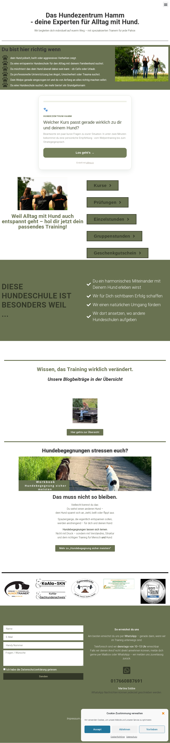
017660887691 (127, 681)
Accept (97, 729)
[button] (163, 713)
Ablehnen (124, 729)
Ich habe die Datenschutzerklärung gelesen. (31, 669)
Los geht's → (85, 152)
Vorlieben (152, 729)
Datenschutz (131, 737)
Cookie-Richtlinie (118, 737)
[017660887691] (127, 670)
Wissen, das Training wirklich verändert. (85, 369)
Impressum (73, 718)
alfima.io (90, 163)
